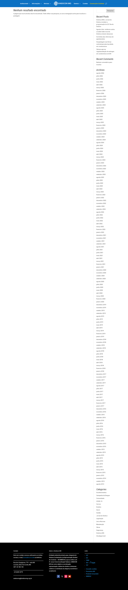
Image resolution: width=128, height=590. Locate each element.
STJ (87, 558)
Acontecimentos (101, 492)
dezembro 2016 (101, 409)
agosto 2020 (100, 281)
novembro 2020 (101, 273)
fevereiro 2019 (100, 333)
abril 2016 (99, 432)
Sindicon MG (100, 533)
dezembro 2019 (101, 304)
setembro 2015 (101, 452)
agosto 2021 (100, 247)
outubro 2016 (100, 414)
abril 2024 (99, 154)
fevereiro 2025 (100, 125)
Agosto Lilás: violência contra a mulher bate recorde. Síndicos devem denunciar (105, 32)
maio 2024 (99, 151)
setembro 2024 (101, 139)
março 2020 (100, 296)
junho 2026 (99, 79)
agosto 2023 (100, 177)
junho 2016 (99, 426)
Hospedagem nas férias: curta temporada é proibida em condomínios (104, 44)
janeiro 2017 (100, 406)
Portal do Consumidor (92, 574)
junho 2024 (99, 148)
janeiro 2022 (100, 232)
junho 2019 (99, 322)
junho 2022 (99, 218)
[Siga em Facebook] (58, 576)
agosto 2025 (100, 108)
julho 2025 (99, 111)
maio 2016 (99, 429)
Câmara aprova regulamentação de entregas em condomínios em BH (105, 52)
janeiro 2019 (100, 336)
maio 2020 (99, 290)
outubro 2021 (100, 241)
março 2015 (100, 469)
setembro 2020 (101, 278)
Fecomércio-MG (90, 571)
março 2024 (100, 157)
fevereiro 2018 (100, 368)
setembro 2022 (101, 209)
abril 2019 (99, 328)
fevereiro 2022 (100, 229)
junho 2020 (99, 287)
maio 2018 (99, 359)
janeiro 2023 (100, 197)
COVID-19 (99, 501)
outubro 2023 (100, 171)
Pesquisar (110, 10)
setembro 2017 (101, 383)
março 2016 (100, 435)
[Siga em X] (62, 576)
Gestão (98, 513)
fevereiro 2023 (100, 194)
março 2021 (100, 261)
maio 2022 (99, 221)
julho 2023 (99, 180)
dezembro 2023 (101, 166)
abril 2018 (99, 362)
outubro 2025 (100, 102)
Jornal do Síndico (101, 516)
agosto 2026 (100, 73)
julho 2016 (99, 423)
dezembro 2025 (101, 96)
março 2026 (100, 87)
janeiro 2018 (100, 371)
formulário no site (28, 557)
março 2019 (100, 330)
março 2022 (100, 226)
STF (87, 555)
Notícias (46, 3)
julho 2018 (99, 354)
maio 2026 (99, 82)
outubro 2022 (100, 206)
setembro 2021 (101, 244)
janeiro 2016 (100, 441)
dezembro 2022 (101, 200)
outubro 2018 (100, 345)
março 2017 (100, 400)
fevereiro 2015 (100, 472)
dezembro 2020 (101, 270)
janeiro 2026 (100, 93)
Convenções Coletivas (97, 3)
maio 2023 (99, 186)
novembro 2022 (101, 203)
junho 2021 (99, 252)
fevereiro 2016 (100, 438)
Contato (85, 3)
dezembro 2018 (101, 339)
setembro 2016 (101, 417)
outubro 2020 (100, 275)
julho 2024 (99, 145)
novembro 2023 (101, 168)
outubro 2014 (100, 481)
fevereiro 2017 (100, 403)
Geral (98, 510)
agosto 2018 (100, 351)
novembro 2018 (101, 342)
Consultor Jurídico (91, 569)
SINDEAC (88, 576)
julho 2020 (99, 284)
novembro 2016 (101, 412)
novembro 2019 (101, 307)
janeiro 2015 (100, 475)
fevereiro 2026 (100, 90)
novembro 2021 (101, 238)
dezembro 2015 (101, 443)
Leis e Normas (100, 521)
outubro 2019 (100, 310)
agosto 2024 (100, 142)
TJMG (87, 560)
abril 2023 (99, 189)
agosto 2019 (100, 316)
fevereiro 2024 (100, 160)
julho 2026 (99, 76)
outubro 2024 (100, 137)
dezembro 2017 (101, 374)
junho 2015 (99, 461)
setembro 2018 (101, 348)
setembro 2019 (101, 313)
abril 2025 (99, 119)
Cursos (98, 504)
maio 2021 (99, 255)
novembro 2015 (101, 446)
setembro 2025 (101, 105)
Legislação (99, 518)
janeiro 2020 (100, 302)
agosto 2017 (100, 385)
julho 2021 (99, 249)
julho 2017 (99, 388)
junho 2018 (99, 356)
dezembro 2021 (101, 235)
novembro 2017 (101, 377)
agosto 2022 (100, 212)
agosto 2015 (100, 455)
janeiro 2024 (100, 163)
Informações (36, 3)
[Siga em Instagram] (65, 576)
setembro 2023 (101, 174)
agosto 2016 (100, 420)
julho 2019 (99, 319)
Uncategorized (101, 536)
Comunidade (100, 498)
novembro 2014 (101, 478)
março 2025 (100, 122)
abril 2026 (99, 85)
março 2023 (100, 192)
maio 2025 (99, 116)
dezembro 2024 (101, 131)
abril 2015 (99, 467)
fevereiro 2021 (100, 264)
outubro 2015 (100, 449)
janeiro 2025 (100, 128)
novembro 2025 (101, 99)
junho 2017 (99, 391)
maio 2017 (99, 394)
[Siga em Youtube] (69, 576)
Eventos (98, 507)
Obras (98, 527)
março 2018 (100, 365)
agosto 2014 (100, 484)
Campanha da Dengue (103, 495)
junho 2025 (99, 113)
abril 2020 (99, 293)
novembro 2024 (101, 134)
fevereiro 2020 (100, 299)
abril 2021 (99, 258)
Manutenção (100, 524)
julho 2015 (99, 458)
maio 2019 (99, 325)
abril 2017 (99, 397)
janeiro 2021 (100, 267)
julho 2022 (99, 215)
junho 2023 (99, 183)
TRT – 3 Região (90, 562)
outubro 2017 (100, 380)
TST (87, 565)
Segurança (99, 530)
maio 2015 (99, 464)
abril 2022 (99, 223)
